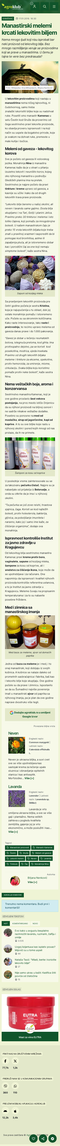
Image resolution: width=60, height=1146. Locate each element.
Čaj (26, 864)
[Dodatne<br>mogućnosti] (52, 1138)
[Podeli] (43, 1138)
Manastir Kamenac (44, 847)
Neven (33, 858)
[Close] (44, 6)
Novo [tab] (35, 923)
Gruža (25, 853)
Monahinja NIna (41, 864)
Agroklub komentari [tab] (13, 895)
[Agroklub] (12, 6)
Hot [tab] (6, 923)
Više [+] (29, 778)
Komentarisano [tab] (20, 923)
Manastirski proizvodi (19, 847)
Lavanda (47, 858)
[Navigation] (54, 6)
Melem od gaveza (43, 853)
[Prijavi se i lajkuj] (33, 1138)
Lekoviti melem (17, 858)
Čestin (13, 853)
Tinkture (14, 864)
